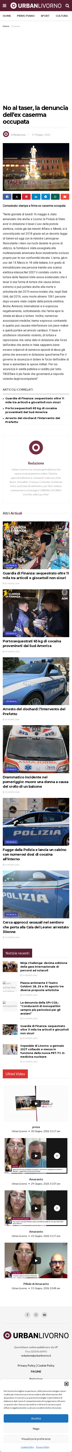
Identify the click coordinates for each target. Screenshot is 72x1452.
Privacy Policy (42, 1447)
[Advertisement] (36, 66)
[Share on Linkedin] (36, 197)
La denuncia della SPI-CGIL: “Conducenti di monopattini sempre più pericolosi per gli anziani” (40, 1008)
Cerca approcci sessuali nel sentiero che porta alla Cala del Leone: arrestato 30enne (36, 927)
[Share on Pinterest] (26, 197)
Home (7, 15)
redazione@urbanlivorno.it (36, 1355)
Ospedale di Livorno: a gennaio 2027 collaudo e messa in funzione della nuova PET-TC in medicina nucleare (42, 1051)
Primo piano (26, 15)
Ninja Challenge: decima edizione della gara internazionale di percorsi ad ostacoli (43, 966)
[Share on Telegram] (45, 197)
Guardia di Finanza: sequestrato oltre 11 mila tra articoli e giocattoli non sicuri (44, 1029)
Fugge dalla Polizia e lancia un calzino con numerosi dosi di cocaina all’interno (34, 854)
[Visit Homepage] (36, 5)
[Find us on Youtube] (44, 1315)
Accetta (36, 1418)
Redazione (19, 134)
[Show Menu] (4, 5)
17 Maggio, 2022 (41, 134)
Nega (36, 1428)
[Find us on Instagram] (36, 1315)
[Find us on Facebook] (27, 1315)
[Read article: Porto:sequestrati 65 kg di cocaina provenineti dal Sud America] (36, 613)
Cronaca (16, 26)
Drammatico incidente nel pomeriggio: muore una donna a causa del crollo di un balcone (35, 782)
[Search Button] (67, 5)
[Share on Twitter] (16, 197)
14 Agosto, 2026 (12, 792)
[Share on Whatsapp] (55, 197)
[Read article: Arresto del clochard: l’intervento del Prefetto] (36, 681)
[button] (66, 1384)
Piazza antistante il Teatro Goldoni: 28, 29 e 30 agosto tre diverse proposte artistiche (42, 986)
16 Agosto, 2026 (12, 719)
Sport (45, 15)
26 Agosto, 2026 (12, 583)
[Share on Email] (65, 197)
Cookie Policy (27, 1447)
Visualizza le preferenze (36, 1438)
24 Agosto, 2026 (12, 651)
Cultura (62, 15)
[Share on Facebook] (7, 197)
